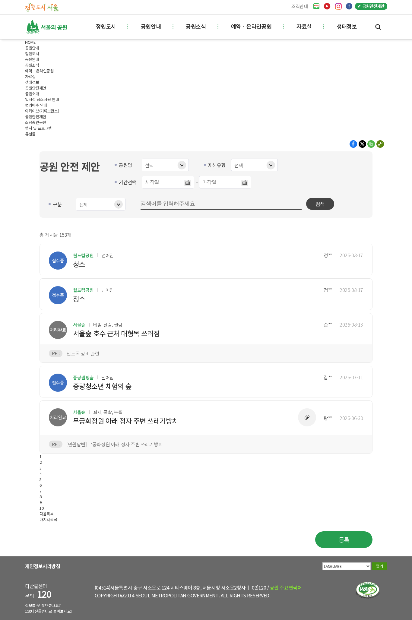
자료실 (304, 26)
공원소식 (196, 26)
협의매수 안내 (36, 105)
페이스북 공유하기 (354, 144)
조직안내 (299, 6)
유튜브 (327, 6)
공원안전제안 (35, 116)
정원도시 (106, 26)
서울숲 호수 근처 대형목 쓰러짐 (116, 333)
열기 (379, 566)
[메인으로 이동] (42, 7)
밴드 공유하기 (371, 144)
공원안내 (151, 26)
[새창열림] (316, 6)
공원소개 (32, 93)
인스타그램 (338, 6)
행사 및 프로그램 (38, 128)
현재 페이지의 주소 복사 (380, 144)
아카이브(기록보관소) (42, 111)
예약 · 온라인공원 (251, 26)
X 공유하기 (362, 144)
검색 (378, 27)
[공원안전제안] (371, 6)
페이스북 (349, 6)
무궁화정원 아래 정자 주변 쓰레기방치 (125, 420)
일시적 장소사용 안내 (42, 99)
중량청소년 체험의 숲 (102, 386)
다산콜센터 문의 (38, 590)
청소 (79, 264)
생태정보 (347, 26)
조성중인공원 (35, 122)
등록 (344, 539)
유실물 (30, 134)
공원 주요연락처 (286, 587)
